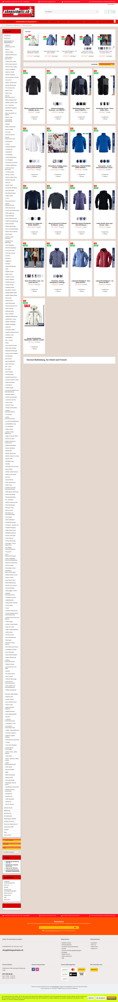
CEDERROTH (8, 152)
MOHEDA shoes (9, 461)
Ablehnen (91, 998)
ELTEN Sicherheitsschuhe (12, 210)
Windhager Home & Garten (10, 783)
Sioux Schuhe (9, 676)
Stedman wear (9, 696)
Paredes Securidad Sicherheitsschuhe (10, 488)
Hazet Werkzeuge (10, 303)
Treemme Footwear (10, 733)
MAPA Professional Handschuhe (10, 442)
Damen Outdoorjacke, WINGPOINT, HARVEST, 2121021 (33, 52)
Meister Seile (8, 458)
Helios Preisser (9, 308)
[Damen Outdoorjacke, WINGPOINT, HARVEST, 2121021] (33, 40)
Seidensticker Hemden (11, 602)
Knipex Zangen (9, 387)
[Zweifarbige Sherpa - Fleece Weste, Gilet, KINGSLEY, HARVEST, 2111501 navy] (101, 104)
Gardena (7, 255)
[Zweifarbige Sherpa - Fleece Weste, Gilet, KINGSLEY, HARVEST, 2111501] (105, 85)
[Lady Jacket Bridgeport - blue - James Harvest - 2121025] (51, 40)
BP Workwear (9, 141)
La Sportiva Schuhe (10, 400)
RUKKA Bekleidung (10, 582)
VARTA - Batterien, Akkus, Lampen (12, 759)
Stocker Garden (9, 699)
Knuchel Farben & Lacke (11, 380)
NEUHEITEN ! (7, 35)
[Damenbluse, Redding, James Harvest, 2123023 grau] (61, 161)
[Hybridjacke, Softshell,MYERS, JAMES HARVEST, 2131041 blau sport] (84, 161)
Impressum (7, 899)
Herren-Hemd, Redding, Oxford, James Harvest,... (34, 166)
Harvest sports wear (11, 292)
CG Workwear (9, 154)
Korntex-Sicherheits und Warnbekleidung (12, 391)
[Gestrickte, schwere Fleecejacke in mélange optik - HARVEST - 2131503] (87, 40)
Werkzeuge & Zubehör (10, 818)
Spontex (7, 671)
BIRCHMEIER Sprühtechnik (8, 120)
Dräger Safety (9, 195)
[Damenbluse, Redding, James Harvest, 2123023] (58, 143)
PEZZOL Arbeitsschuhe (11, 502)
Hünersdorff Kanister (11, 345)
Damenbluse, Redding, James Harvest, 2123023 (57, 166)
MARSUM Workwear (10, 445)
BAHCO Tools (8, 90)
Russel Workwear (10, 588)
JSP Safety (8, 369)
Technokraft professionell (12, 739)
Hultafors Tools (9, 335)
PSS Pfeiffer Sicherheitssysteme (10, 548)
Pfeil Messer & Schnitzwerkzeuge (10, 513)
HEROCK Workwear (10, 321)
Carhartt (7, 144)
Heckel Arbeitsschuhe (11, 306)
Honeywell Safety (10, 329)
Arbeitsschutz (7, 813)
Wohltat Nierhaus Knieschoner (10, 790)
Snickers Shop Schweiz (11, 624)
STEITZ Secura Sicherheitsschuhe (10, 682)
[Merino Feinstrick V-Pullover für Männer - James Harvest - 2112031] (58, 200)
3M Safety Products (10, 193)
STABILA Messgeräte (10, 690)
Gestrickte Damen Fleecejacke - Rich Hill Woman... (81, 224)
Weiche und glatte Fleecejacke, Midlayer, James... (34, 109)
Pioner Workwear (10, 519)
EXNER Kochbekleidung (11, 221)
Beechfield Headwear (11, 108)
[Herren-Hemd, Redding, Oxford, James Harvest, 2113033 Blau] (34, 161)
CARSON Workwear (10, 146)
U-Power (7, 742)
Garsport (7, 263)
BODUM (7, 124)
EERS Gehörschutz (10, 208)
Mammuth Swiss (9, 438)
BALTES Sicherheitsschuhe (10, 96)
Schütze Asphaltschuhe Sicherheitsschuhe (11, 614)
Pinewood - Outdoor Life (11, 525)
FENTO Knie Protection (11, 231)
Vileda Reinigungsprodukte (10, 763)
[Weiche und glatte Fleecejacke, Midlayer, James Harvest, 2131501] (34, 85)
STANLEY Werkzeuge (10, 679)
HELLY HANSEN (9, 314)
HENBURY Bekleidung (11, 316)
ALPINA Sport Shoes (10, 61)
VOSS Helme (8, 767)
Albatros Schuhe (9, 72)
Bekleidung (7, 810)
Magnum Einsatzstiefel (11, 436)
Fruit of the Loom (10, 250)
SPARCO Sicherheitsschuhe (10, 660)
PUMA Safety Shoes (10, 530)
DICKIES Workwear (10, 180)
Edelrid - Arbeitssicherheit (9, 204)
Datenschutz (7, 895)
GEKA (6, 269)
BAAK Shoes (8, 93)
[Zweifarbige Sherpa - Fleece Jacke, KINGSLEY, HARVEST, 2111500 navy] (78, 104)
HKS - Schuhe (9, 340)
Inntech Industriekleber (11, 353)
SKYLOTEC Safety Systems (10, 643)
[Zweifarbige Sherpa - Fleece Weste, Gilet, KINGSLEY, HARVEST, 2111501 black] (104, 104)
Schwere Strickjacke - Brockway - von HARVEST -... (58, 109)
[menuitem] (105, 4)
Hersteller (6, 844)
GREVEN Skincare (10, 282)
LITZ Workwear (9, 426)
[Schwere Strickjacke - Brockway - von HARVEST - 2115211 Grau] (54, 104)
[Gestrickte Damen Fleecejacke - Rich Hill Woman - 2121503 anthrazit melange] (84, 219)
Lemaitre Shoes (9, 405)
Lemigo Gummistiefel (11, 407)
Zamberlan (8, 801)
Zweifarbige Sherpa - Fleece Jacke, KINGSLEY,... (81, 109)
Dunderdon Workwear (11, 188)
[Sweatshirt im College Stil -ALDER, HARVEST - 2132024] (34, 200)
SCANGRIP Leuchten (10, 597)
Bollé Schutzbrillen (10, 126)
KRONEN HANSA (9, 394)
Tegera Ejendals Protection (9, 708)
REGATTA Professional (11, 563)
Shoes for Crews (9, 627)
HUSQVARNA (8, 337)
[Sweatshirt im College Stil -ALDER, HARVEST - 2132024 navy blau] (39, 219)
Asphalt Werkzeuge (10, 85)
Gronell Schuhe (9, 285)
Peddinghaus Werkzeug (11, 492)
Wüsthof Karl (8, 796)
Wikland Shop (9, 777)
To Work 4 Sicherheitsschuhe (10, 720)
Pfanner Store (9, 510)
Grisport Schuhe (9, 277)
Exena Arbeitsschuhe (11, 218)
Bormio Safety (9, 129)
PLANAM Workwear (10, 527)
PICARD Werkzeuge (10, 522)
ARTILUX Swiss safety (11, 66)
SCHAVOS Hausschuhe (11, 610)
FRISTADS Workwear (10, 248)
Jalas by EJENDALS (10, 361)
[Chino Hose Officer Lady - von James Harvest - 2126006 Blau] (104, 48)
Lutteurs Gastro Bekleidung (9, 432)
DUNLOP (7, 182)
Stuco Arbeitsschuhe (11, 702)
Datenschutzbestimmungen (52, 930)
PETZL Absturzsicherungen (10, 555)
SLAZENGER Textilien (11, 649)
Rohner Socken (9, 577)
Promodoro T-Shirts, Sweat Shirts (10, 544)
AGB (5, 897)
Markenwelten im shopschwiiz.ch (9, 41)
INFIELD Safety (9, 52)
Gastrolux (8, 258)
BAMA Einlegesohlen (11, 100)
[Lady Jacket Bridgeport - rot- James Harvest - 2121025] (69, 40)
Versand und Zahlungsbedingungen (10, 890)
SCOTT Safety (9, 605)
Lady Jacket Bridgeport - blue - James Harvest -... (51, 52)
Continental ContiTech (11, 162)
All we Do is (8, 80)
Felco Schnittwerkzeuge (11, 229)
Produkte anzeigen (8, 852)
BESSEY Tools (9, 117)
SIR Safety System (10, 673)
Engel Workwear (9, 215)
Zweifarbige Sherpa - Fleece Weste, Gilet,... (104, 109)
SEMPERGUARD (9, 600)
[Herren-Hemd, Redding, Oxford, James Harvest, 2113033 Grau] (30, 161)
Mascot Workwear (10, 448)
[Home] (3, 22)
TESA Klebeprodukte (10, 714)
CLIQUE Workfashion (10, 157)
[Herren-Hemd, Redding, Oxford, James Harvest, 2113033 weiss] (37, 161)
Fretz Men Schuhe (10, 253)
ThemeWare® (74, 988)
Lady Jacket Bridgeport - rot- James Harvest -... (69, 52)
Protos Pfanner (9, 538)
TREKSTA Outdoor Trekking (10, 736)
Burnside (7, 132)
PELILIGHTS (8, 552)
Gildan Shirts (8, 274)
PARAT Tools (8, 485)
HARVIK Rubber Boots (11, 295)
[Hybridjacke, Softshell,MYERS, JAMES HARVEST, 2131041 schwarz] (81, 161)
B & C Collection (9, 105)
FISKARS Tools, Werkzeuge (9, 241)
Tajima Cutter (9, 704)
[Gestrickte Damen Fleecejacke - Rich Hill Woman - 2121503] (81, 200)
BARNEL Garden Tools (11, 102)
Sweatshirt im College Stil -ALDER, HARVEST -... (34, 224)
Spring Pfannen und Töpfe (10, 667)
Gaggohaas (8, 261)
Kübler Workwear (10, 382)
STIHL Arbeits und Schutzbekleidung (10, 686)
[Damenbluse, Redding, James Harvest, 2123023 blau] (57, 161)
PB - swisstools (9, 499)
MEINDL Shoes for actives (12, 456)
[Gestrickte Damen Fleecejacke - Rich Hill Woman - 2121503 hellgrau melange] (78, 219)
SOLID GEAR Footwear (11, 655)
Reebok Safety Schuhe (11, 575)
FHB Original (8, 234)
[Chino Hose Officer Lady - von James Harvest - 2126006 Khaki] (109, 48)
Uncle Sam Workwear (11, 745)
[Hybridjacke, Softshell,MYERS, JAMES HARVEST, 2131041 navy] (78, 161)
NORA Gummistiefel (10, 474)
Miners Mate (8, 469)
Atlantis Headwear (10, 69)
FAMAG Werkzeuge (10, 226)
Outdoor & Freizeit (9, 821)
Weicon (7, 49)
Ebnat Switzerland (10, 201)
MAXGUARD (8, 450)
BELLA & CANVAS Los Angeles (11, 113)
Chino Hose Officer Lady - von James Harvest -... (105, 52)
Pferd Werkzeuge (10, 505)
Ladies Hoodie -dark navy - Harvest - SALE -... (104, 224)
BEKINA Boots (9, 110)
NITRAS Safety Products (11, 472)
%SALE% (6, 829)
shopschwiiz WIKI (8, 827)
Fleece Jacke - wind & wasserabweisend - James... (105, 166)
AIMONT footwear (10, 74)
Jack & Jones (8, 358)
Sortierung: (94, 64)
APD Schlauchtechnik (11, 64)
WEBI (6, 772)
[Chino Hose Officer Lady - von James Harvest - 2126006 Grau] (99, 48)
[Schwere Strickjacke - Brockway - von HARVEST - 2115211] (58, 85)
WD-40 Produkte (9, 769)
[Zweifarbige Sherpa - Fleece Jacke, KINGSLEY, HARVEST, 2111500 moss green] (84, 104)
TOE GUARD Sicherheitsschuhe (10, 726)
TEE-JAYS (7, 716)
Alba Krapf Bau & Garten (12, 77)
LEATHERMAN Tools (10, 424)
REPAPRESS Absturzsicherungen (10, 571)
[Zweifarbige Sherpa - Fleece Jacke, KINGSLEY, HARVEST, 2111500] (81, 85)
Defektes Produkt (66, 943)
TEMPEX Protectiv (10, 711)
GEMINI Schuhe (9, 271)
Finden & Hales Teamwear (9, 237)
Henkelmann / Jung (10, 319)
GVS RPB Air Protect (10, 290)
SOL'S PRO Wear (9, 652)
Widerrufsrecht (8, 893)
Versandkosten (55, 986)
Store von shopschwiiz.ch (11, 824)
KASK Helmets (9, 372)
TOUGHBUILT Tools (10, 723)
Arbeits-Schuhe (8, 808)
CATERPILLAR (8, 149)
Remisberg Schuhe (10, 568)
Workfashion (8, 793)
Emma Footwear (9, 223)
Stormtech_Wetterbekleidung (12, 694)
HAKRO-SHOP (9, 300)
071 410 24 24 (7, 974)
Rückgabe (64, 952)
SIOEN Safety (8, 632)
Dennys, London (9, 174)
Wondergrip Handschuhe (12, 787)
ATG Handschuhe (10, 88)
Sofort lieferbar (9, 840)
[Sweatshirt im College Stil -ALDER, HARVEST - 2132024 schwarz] (32, 219)
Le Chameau (8, 414)
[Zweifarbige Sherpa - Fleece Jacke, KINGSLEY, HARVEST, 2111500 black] (81, 104)
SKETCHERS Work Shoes (11, 647)
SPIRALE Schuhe (9, 664)
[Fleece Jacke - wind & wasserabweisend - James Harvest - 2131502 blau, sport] (108, 161)
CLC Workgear (9, 160)
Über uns (6, 885)
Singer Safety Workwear (11, 629)
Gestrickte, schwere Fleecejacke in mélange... (87, 52)
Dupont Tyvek (9, 185)
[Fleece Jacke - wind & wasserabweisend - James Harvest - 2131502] (105, 143)
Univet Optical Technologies (9, 748)
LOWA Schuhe (9, 429)
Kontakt (6, 887)
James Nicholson (9, 364)
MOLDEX (7, 464)
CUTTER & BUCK (9, 172)
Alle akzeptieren (100, 998)
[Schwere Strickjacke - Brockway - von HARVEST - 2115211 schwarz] (57, 104)
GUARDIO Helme (9, 287)
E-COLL (7, 198)
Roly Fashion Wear (10, 580)
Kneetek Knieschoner (11, 377)
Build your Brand (10, 134)
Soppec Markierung (10, 657)
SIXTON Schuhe (9, 635)
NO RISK (7, 477)
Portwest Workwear (10, 497)
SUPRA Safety (9, 621)
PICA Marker (8, 517)
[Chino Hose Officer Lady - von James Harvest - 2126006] (106, 40)
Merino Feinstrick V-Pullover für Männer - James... (58, 224)
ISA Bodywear (9, 356)
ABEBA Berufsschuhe (11, 54)
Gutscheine (7, 38)
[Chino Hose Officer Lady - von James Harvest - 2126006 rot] (101, 48)
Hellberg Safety (9, 311)
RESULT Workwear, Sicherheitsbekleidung (11, 559)
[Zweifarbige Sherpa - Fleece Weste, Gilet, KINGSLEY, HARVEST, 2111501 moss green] (108, 104)
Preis (4, 848)
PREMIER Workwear (10, 533)
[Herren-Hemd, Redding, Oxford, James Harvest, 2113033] (34, 143)
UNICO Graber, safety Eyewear (11, 752)
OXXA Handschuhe (10, 482)
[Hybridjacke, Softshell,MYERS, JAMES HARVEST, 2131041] (81, 143)
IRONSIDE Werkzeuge (11, 350)
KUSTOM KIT (8, 385)
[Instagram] (37, 969)
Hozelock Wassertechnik (11, 332)
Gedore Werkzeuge (10, 266)
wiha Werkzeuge (9, 780)
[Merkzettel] (110, 11)
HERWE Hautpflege (10, 324)
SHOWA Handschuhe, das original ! (12, 618)
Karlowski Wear (9, 374)
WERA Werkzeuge (10, 775)
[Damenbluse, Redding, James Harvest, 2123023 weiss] (54, 161)
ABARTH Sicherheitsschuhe (10, 46)
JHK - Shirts (8, 366)
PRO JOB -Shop (9, 507)
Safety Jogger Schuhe (11, 590)
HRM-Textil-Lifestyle (10, 348)
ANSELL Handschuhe (11, 82)
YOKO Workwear (9, 799)
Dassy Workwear (9, 190)
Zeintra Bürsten (9, 804)
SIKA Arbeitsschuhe (10, 637)
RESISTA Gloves (9, 565)
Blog (5, 832)
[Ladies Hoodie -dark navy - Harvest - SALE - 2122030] (105, 200)
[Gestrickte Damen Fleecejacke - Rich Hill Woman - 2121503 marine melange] (81, 219)
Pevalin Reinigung (10, 494)
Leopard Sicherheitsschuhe (10, 411)
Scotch (7, 608)
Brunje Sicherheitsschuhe (10, 138)
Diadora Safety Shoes (11, 177)
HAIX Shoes (8, 298)
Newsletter (94, 943)
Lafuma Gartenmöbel (11, 397)
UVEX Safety (8, 756)
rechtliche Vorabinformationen (9, 882)
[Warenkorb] (114, 11)
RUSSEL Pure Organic (11, 585)
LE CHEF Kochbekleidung (12, 421)
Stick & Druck (7, 835)
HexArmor (8, 327)
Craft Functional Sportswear (9, 168)
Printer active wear (10, 535)
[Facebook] (33, 969)
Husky (7, 343)
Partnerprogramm (67, 944)
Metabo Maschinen (10, 453)
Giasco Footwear (9, 279)
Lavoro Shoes (9, 402)
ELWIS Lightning (9, 213)
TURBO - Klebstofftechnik (12, 730)
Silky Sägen (8, 640)
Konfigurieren (111, 998)
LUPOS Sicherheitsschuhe (10, 417)
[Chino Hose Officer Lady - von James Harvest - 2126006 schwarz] (107, 48)
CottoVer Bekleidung (10, 165)
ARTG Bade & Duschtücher (9, 58)
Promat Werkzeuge (10, 541)
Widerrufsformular (67, 956)
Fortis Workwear (9, 245)
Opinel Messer (9, 479)
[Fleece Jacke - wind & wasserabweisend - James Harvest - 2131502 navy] (101, 161)
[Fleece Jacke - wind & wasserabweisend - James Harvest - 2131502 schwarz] (104, 161)
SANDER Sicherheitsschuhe (10, 594)
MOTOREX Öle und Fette (12, 466)
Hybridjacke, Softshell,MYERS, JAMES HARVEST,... (81, 166)
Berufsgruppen (8, 816)
